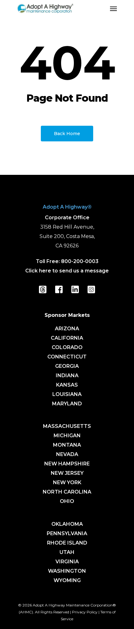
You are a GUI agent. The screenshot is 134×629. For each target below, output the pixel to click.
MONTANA (67, 445)
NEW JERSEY (67, 473)
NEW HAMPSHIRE (67, 464)
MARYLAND (67, 404)
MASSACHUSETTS (67, 426)
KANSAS (67, 385)
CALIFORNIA (67, 338)
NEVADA (67, 454)
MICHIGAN (67, 436)
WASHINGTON (67, 571)
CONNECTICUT (67, 357)
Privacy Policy (85, 612)
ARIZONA (67, 329)
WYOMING (67, 580)
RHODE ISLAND (67, 543)
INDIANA (67, 375)
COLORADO (67, 347)
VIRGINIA (67, 562)
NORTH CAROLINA (67, 492)
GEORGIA (67, 366)
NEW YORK (67, 482)
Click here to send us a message (67, 271)
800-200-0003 (79, 261)
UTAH (67, 552)
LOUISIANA (67, 394)
